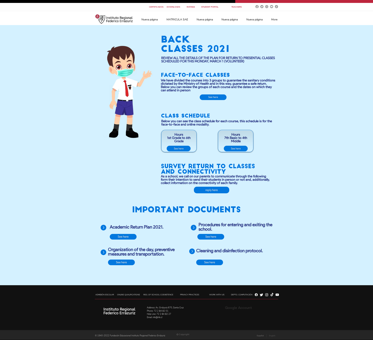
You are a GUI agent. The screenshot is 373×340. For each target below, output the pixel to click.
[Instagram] (266, 6)
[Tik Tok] (276, 6)
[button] (177, 19)
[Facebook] (257, 6)
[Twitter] (261, 6)
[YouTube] (271, 6)
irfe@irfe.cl (157, 317)
